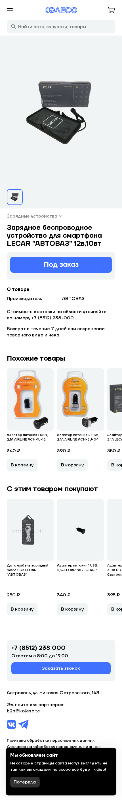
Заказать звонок (61, 668)
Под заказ (61, 264)
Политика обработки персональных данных (50, 740)
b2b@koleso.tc (23, 711)
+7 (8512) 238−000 (52, 318)
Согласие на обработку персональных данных (53, 746)
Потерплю (25, 782)
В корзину (22, 465)
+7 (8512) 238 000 (38, 648)
